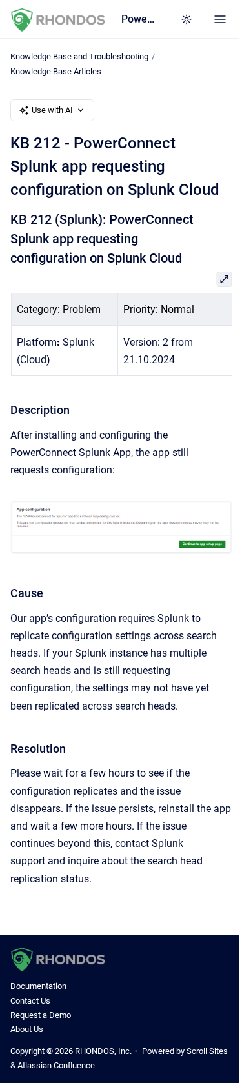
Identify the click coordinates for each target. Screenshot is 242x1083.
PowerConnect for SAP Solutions (137, 19)
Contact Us (30, 1001)
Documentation (38, 986)
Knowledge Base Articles (55, 71)
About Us (26, 1029)
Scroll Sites (207, 1051)
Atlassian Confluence (56, 1065)
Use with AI (52, 110)
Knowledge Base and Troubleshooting (79, 56)
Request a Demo (40, 1015)
